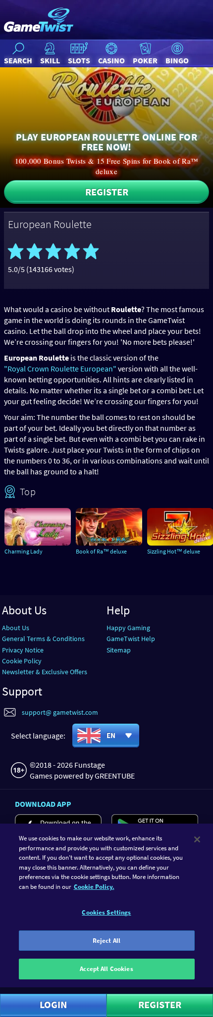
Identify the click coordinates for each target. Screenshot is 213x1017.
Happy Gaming (128, 627)
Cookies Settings (106, 912)
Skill (50, 60)
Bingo (177, 60)
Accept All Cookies (106, 969)
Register (106, 191)
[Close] (197, 839)
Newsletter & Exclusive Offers (44, 671)
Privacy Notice (23, 650)
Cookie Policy (22, 660)
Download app (43, 804)
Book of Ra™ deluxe (101, 551)
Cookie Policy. (94, 886)
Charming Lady (23, 551)
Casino (111, 60)
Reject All (106, 940)
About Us (15, 627)
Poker (145, 60)
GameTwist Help (130, 638)
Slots (79, 60)
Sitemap (118, 650)
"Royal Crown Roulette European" (60, 368)
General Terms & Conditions (43, 638)
